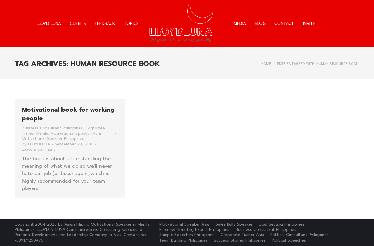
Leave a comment (38, 149)
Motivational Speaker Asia (76, 133)
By (36, 144)
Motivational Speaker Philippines (53, 138)
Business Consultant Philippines (52, 128)
